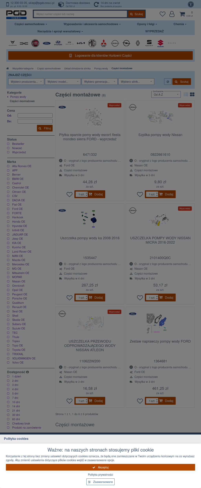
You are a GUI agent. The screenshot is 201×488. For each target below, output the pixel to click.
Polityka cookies (16, 438)
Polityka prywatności (100, 474)
